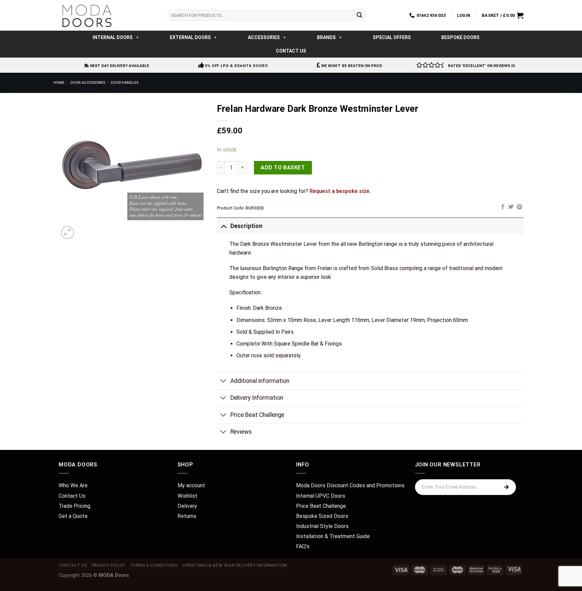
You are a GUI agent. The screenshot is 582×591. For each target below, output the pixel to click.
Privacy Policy (109, 565)
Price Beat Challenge (257, 415)
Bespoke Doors (460, 37)
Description (246, 226)
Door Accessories (87, 82)
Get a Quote (73, 516)
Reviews (241, 431)
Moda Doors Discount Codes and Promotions (350, 485)
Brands (326, 37)
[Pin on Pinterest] (519, 207)
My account (191, 485)
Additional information (259, 380)
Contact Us (291, 51)
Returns (186, 516)
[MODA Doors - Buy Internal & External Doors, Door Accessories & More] (87, 15)
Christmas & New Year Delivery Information (234, 565)
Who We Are (73, 485)
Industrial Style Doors (322, 526)
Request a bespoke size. (340, 191)
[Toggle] (223, 226)
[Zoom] (67, 232)
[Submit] (359, 15)
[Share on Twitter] (511, 207)
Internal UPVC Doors (320, 496)
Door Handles (124, 82)
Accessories (264, 37)
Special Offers (392, 37)
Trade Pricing (74, 506)
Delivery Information (256, 397)
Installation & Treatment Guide (333, 536)
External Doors (190, 37)
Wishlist (187, 496)
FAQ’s (303, 546)
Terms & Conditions (153, 565)
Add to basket (283, 167)
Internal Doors (113, 37)
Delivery (187, 506)
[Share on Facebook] (503, 207)
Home (59, 82)
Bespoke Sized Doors (322, 516)
